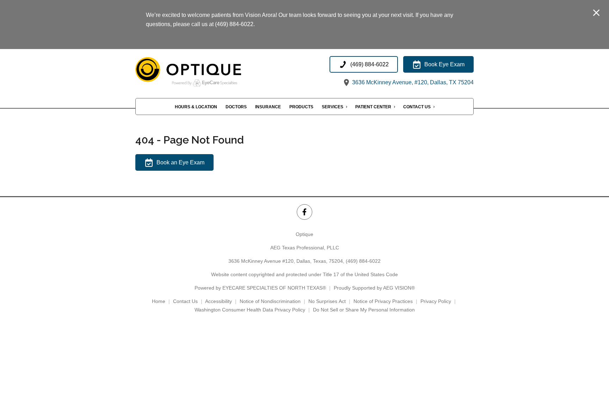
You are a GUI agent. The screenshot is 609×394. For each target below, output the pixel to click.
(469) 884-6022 (363, 261)
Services (332, 106)
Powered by (260, 288)
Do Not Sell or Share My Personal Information (364, 310)
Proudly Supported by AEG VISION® (374, 288)
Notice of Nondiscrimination (270, 301)
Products (301, 106)
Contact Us (417, 106)
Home (158, 301)
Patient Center (373, 106)
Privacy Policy (435, 301)
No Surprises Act (327, 301)
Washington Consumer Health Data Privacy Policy (250, 310)
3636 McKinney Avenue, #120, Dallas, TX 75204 (412, 82)
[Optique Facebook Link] (304, 211)
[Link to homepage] (205, 71)
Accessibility (218, 301)
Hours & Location (196, 106)
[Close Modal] (596, 13)
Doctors (236, 106)
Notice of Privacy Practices (383, 301)
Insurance (268, 106)
